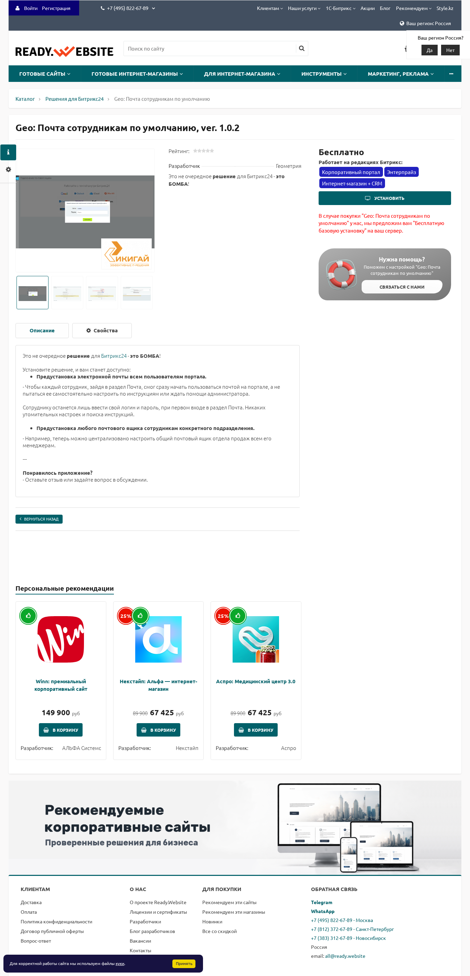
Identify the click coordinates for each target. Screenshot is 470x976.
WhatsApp (322, 911)
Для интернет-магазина (239, 73)
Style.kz (445, 8)
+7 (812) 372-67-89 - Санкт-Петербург (352, 929)
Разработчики (145, 921)
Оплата (29, 912)
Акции (368, 8)
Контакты (140, 950)
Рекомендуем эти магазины (233, 912)
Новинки (212, 921)
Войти (31, 8)
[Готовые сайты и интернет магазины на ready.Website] (64, 55)
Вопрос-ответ (36, 940)
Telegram (321, 902)
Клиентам (268, 8)
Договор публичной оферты (52, 931)
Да (429, 50)
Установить (389, 198)
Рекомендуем (412, 8)
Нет (450, 50)
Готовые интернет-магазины (135, 73)
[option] (85, 210)
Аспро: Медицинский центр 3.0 (256, 681)
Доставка (31, 902)
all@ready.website (345, 956)
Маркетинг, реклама (398, 73)
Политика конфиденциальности (56, 921)
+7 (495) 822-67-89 (128, 7)
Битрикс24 (114, 355)
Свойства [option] (105, 330)
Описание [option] (42, 330)
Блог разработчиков (152, 931)
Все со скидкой (219, 931)
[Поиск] (301, 48)
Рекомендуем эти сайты (229, 902)
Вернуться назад (41, 519)
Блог (385, 8)
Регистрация (56, 8)
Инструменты (321, 73)
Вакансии (140, 940)
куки (120, 963)
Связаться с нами (402, 287)
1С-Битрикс (339, 8)
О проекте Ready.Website (158, 902)
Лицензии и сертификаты (158, 912)
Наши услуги (302, 8)
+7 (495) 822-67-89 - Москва (342, 920)
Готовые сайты (42, 73)
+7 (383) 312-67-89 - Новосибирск (348, 938)
